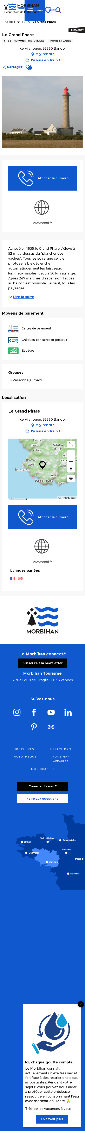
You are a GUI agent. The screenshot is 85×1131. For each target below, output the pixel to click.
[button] (29, 67)
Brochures (24, 749)
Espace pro (60, 749)
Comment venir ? (42, 786)
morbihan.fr (42, 769)
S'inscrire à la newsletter (42, 663)
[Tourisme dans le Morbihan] (52, 10)
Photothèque (24, 756)
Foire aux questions (42, 799)
